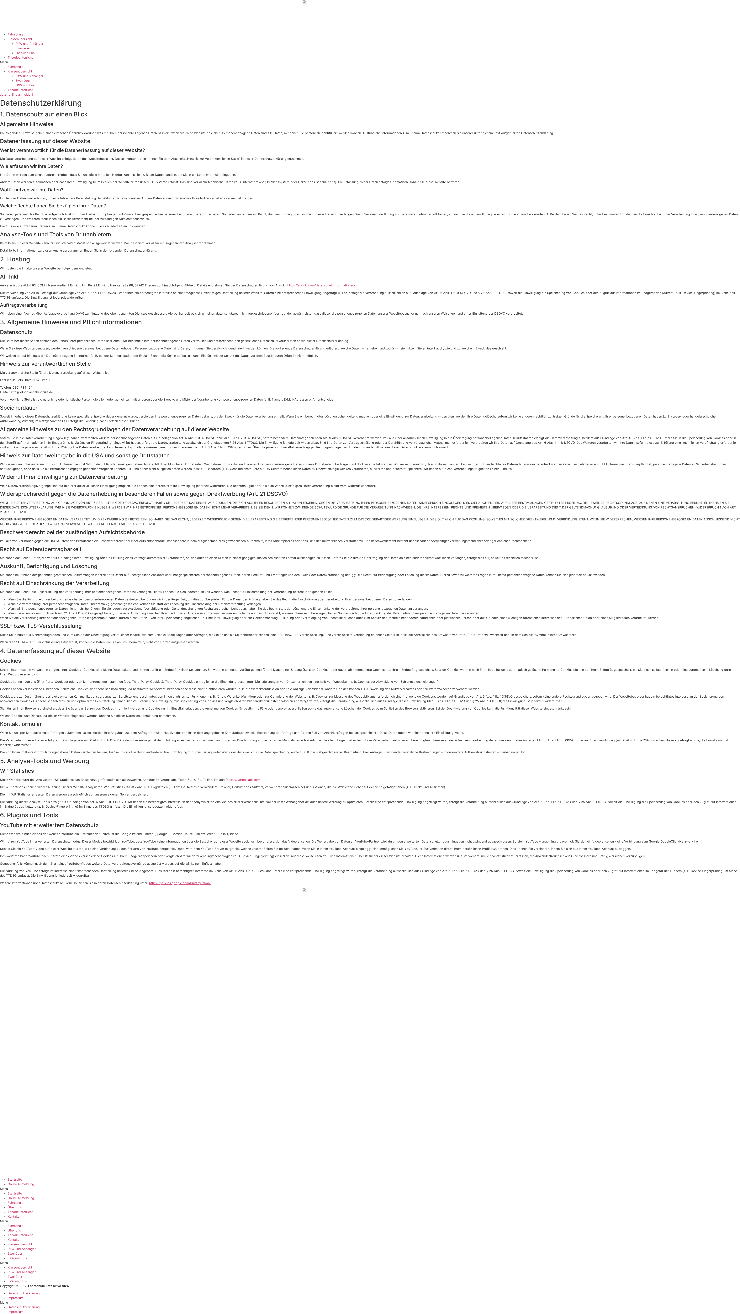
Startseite (15, 1179)
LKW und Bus (24, 53)
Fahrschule (15, 34)
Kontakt (13, 1216)
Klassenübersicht (20, 39)
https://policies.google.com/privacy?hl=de (180, 883)
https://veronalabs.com (244, 780)
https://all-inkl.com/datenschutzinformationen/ (321, 285)
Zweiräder (22, 48)
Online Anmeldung (21, 1184)
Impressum (16, 1298)
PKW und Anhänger (29, 43)
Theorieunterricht (20, 57)
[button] (370, 62)
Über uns (14, 1207)
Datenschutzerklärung (24, 1293)
